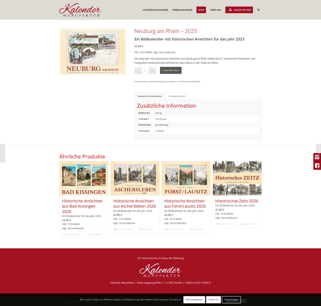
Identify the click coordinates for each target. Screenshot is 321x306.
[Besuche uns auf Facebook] (317, 165)
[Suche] (258, 10)
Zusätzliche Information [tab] (150, 96)
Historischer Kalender (191, 81)
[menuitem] (155, 10)
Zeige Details (95, 234)
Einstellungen (231, 299)
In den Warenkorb (171, 70)
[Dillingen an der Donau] (2, 153)
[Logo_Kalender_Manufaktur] (80, 10)
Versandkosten (167, 52)
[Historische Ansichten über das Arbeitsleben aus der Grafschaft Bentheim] (318, 153)
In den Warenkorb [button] (73, 234)
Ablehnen (213, 299)
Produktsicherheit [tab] (177, 96)
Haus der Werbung (173, 258)
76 (180, 81)
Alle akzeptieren (194, 299)
